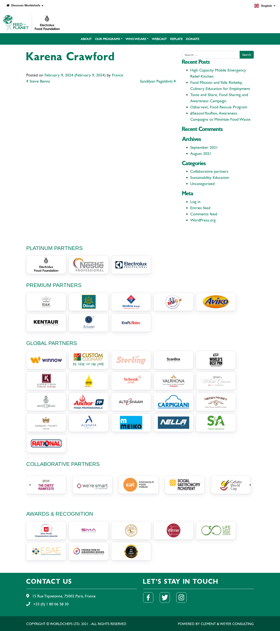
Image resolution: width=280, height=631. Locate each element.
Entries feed (200, 207)
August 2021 (200, 153)
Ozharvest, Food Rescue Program (218, 107)
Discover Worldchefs (25, 5)
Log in (195, 201)
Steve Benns (39, 81)
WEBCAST (159, 39)
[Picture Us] (184, 597)
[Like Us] (150, 597)
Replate (176, 39)
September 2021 (204, 147)
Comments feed (203, 214)
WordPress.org (203, 220)
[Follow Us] (167, 597)
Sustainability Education (209, 177)
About (86, 39)
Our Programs (107, 39)
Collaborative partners (209, 171)
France (117, 75)
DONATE (192, 39)
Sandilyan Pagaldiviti (157, 81)
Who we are (136, 39)
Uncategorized (202, 183)
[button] (30, 485)
